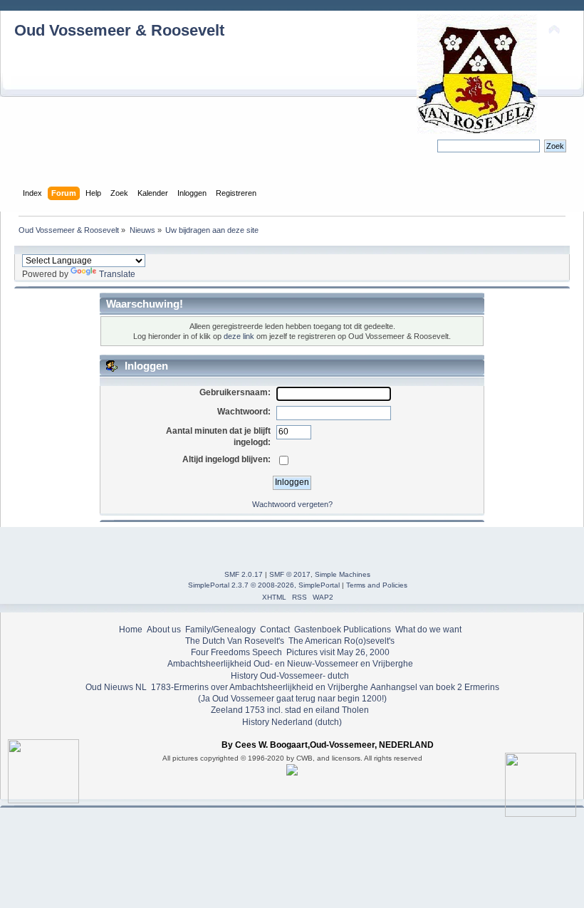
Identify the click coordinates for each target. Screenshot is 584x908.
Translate (117, 274)
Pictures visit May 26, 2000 (338, 652)
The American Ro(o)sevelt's (341, 641)
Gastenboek (317, 630)
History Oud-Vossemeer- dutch (290, 676)
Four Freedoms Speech (236, 652)
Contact (275, 630)
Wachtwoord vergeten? (292, 504)
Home (130, 630)
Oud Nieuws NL (116, 687)
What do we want (428, 630)
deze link (239, 336)
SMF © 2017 (290, 574)
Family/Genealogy (220, 630)
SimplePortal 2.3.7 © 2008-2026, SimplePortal (264, 585)
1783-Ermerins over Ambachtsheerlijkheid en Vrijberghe (258, 687)
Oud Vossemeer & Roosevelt (119, 30)
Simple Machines (342, 574)
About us (164, 630)
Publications (367, 630)
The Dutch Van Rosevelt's (234, 641)
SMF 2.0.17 (243, 574)
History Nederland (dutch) (292, 722)
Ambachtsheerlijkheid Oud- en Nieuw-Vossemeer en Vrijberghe (290, 664)
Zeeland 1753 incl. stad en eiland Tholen (290, 710)
